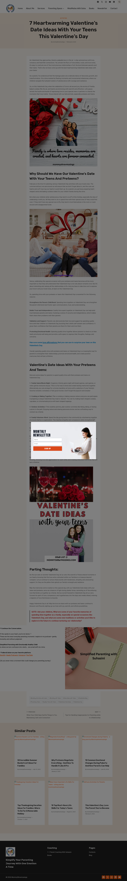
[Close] (94, 419)
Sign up (47, 448)
